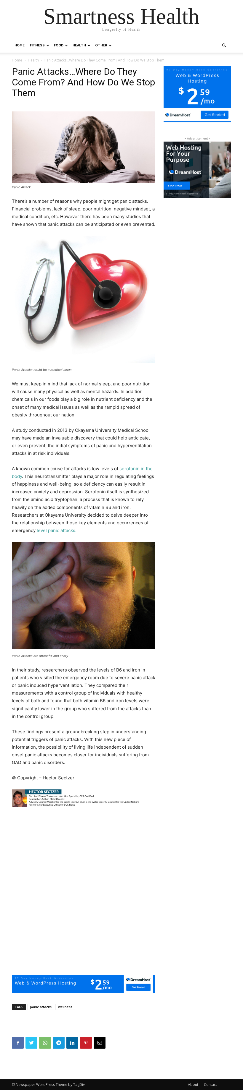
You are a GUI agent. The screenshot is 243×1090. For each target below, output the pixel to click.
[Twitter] (31, 1043)
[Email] (99, 1043)
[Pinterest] (86, 1043)
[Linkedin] (72, 1043)
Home (20, 45)
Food (58, 45)
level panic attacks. (56, 530)
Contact (210, 1084)
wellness (65, 1007)
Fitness (37, 45)
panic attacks (41, 1007)
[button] (224, 45)
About (193, 1084)
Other (101, 45)
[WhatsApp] (45, 1043)
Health (79, 45)
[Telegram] (59, 1043)
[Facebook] (18, 1043)
